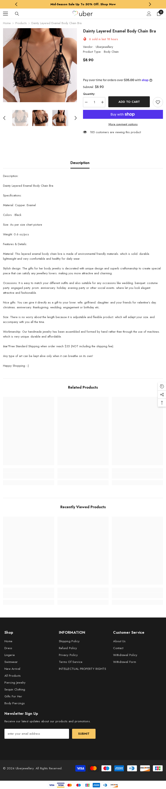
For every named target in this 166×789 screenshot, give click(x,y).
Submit (83, 733)
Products (21, 23)
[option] (83, 4)
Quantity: (89, 94)
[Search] (17, 13)
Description (79, 162)
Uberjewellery (104, 47)
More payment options (123, 124)
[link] (28, 476)
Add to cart (129, 102)
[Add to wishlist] (158, 102)
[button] (4, 118)
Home (7, 23)
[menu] (5, 13)
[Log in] (149, 13)
